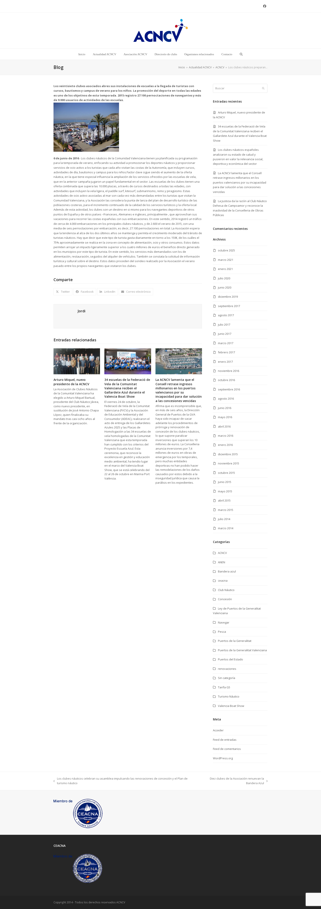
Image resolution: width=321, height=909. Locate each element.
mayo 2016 (225, 417)
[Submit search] (263, 88)
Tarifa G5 (224, 687)
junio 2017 (224, 334)
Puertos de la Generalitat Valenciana (242, 650)
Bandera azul (227, 571)
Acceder (218, 730)
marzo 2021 (225, 260)
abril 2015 (224, 500)
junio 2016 (224, 408)
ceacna (223, 581)
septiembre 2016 (229, 389)
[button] (241, 54)
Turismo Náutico (228, 696)
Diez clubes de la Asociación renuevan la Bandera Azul (231, 781)
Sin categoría (226, 678)
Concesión (225, 599)
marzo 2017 (225, 343)
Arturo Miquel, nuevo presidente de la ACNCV (71, 382)
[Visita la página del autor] (65, 316)
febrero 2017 (226, 352)
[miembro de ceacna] (78, 811)
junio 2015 (224, 482)
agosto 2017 (226, 315)
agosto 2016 (226, 398)
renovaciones (227, 669)
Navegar (223, 622)
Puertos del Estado (230, 659)
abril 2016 (224, 426)
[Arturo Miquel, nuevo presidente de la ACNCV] (77, 361)
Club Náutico (226, 590)
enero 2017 (225, 362)
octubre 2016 (226, 380)
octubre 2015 (226, 473)
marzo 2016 (225, 436)
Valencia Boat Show (231, 706)
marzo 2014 (225, 528)
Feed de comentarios (227, 749)
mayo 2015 (225, 491)
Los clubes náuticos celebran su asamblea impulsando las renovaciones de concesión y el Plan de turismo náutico (121, 781)
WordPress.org (223, 758)
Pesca (222, 632)
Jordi (81, 311)
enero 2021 (225, 269)
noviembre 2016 (228, 371)
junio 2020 (224, 287)
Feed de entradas (224, 740)
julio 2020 (224, 278)
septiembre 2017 (229, 306)
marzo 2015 (225, 510)
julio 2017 (224, 324)
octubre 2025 (226, 250)
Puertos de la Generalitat (234, 641)
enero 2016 (225, 445)
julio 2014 (224, 519)
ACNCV (222, 553)
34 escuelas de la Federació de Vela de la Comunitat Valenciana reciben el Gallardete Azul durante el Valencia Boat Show (127, 388)
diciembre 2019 (228, 297)
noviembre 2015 (228, 463)
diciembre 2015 (228, 454)
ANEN (221, 562)
